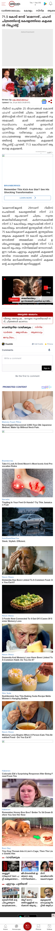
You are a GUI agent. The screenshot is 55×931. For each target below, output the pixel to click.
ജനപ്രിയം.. (9, 337)
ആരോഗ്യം (37, 332)
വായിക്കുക (13, 857)
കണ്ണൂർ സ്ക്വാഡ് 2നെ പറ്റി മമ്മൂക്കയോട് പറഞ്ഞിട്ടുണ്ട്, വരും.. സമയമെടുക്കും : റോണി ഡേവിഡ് (10, 876)
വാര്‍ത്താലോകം (10, 10)
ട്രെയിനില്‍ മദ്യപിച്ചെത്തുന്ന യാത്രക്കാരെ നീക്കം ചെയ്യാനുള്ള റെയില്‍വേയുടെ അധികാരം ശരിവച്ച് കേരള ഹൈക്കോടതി (10, 903)
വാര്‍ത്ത (7, 332)
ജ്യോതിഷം (22, 332)
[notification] (50, 3)
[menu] (4, 4)
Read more (14, 299)
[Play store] (45, 3)
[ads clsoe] (53, 915)
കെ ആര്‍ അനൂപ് (20, 100)
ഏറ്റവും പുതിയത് (16, 884)
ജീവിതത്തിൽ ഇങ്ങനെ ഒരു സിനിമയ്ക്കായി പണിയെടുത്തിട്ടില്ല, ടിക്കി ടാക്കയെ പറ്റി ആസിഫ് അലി (30, 876)
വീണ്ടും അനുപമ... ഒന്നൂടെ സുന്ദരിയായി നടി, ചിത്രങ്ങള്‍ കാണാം (27, 320)
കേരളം (28, 10)
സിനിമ (40, 10)
